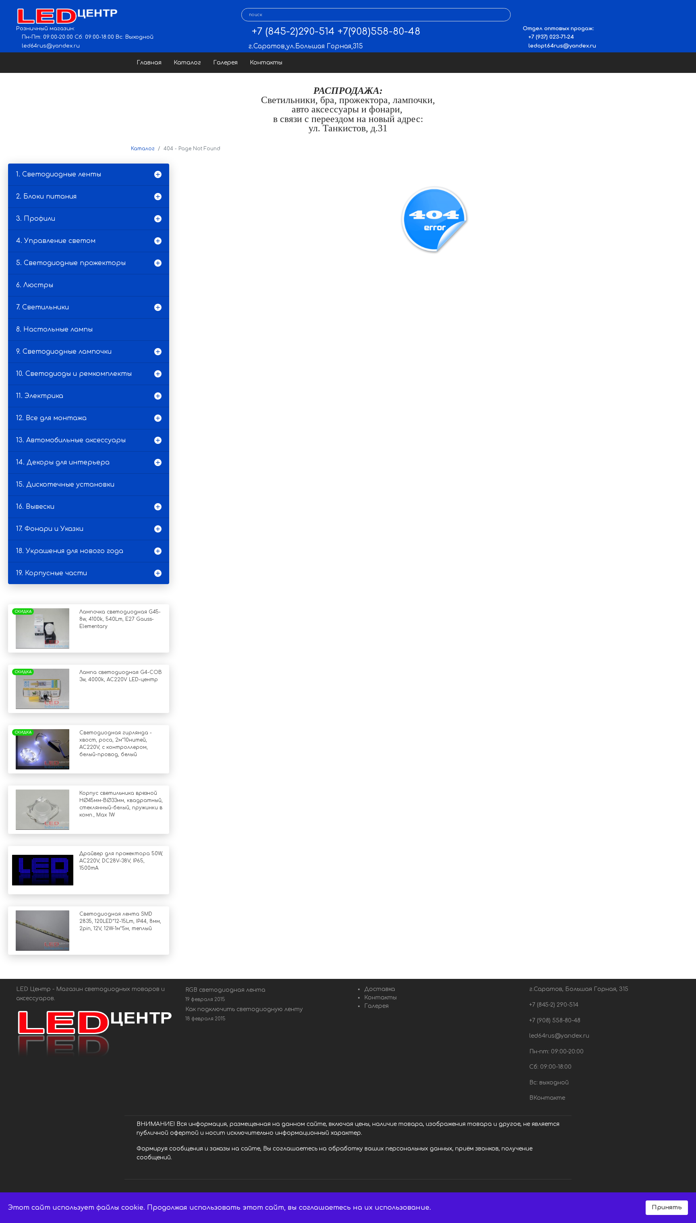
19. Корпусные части (51, 573)
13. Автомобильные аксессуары (71, 440)
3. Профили (35, 218)
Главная (149, 63)
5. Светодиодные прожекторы (71, 263)
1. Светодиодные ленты (58, 174)
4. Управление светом (55, 241)
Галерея (225, 63)
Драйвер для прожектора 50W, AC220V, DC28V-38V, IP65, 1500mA (121, 861)
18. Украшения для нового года (69, 551)
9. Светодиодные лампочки (64, 351)
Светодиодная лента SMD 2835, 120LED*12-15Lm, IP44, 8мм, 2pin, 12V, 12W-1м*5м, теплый (120, 921)
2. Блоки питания (46, 196)
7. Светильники (42, 307)
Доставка (379, 989)
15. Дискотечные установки (65, 484)
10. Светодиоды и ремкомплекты (74, 373)
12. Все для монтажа (51, 418)
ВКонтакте (546, 1098)
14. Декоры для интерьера (63, 462)
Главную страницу (457, 316)
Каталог (187, 63)
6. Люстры (34, 285)
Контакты (266, 63)
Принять (667, 1207)
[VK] (528, 15)
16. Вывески (35, 506)
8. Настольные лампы (54, 329)
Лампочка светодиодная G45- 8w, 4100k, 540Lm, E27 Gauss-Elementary (120, 619)
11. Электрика (39, 396)
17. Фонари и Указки (49, 529)
